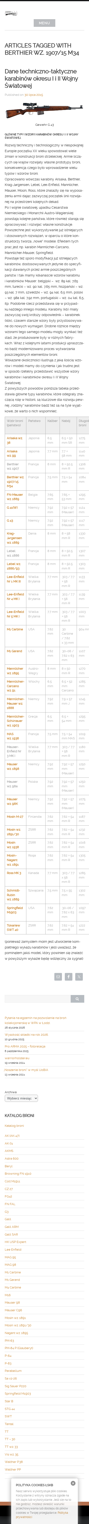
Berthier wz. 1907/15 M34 (15, 481)
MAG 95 (10, 1257)
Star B (9, 1401)
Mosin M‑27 (15, 816)
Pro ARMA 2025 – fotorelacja (25, 1046)
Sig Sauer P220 (15, 1386)
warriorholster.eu (17, 1058)
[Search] (77, 999)
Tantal (9, 1424)
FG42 (8, 1196)
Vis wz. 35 (11, 1454)
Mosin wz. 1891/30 (18, 1325)
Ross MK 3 (14, 873)
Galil (8, 1219)
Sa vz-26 (11, 1378)
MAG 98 (10, 1264)
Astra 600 (12, 1158)
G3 (7, 1211)
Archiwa (11, 1092)
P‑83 (8, 1363)
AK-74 (9, 1143)
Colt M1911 (12, 1181)
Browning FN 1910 (18, 1173)
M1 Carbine (15, 629)
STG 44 (10, 1409)
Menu (44, 23)
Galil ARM (12, 1227)
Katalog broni (14, 1125)
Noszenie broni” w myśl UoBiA (26, 1070)
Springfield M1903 (18, 1393)
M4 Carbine (13, 1287)
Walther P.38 (14, 1462)
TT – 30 (10, 1439)
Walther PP (13, 1469)
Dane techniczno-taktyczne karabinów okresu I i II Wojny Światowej (41, 78)
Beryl (9, 1166)
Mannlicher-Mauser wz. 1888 (15, 703)
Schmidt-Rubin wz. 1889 (13, 895)
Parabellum (13, 1371)
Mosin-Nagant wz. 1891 (13, 860)
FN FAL (10, 1204)
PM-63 (9, 1340)
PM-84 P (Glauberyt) (19, 1348)
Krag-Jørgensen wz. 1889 (14, 538)
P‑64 (8, 1355)
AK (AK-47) (12, 1136)
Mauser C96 (13, 1310)
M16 (8, 1295)
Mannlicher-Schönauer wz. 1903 (15, 721)
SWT (8, 1416)
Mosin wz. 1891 (15, 1318)
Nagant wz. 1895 (16, 1333)
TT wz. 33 (11, 1447)
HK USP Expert (15, 1242)
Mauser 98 (12, 1302)
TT (7, 1431)
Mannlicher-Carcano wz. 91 (15, 686)
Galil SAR (11, 1234)
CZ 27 (9, 1189)
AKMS (9, 1151)
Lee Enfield (13, 1249)
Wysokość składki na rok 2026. (26, 1034)
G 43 (10, 520)
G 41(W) (12, 507)
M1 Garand (14, 651)
